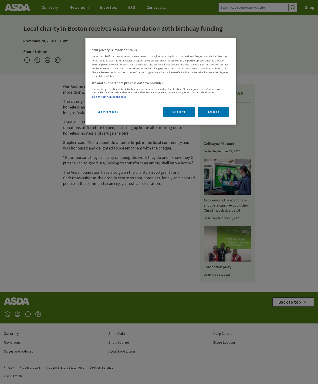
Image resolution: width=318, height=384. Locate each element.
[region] (160, 81)
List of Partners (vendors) (109, 97)
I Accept (213, 111)
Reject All (179, 111)
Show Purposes (108, 111)
